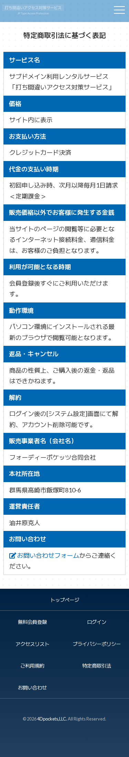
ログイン (96, 622)
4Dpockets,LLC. (52, 719)
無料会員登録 (32, 622)
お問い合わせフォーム (47, 555)
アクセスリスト (32, 644)
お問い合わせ (32, 688)
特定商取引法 (96, 666)
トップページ (64, 600)
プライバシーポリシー (97, 644)
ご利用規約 (32, 666)
